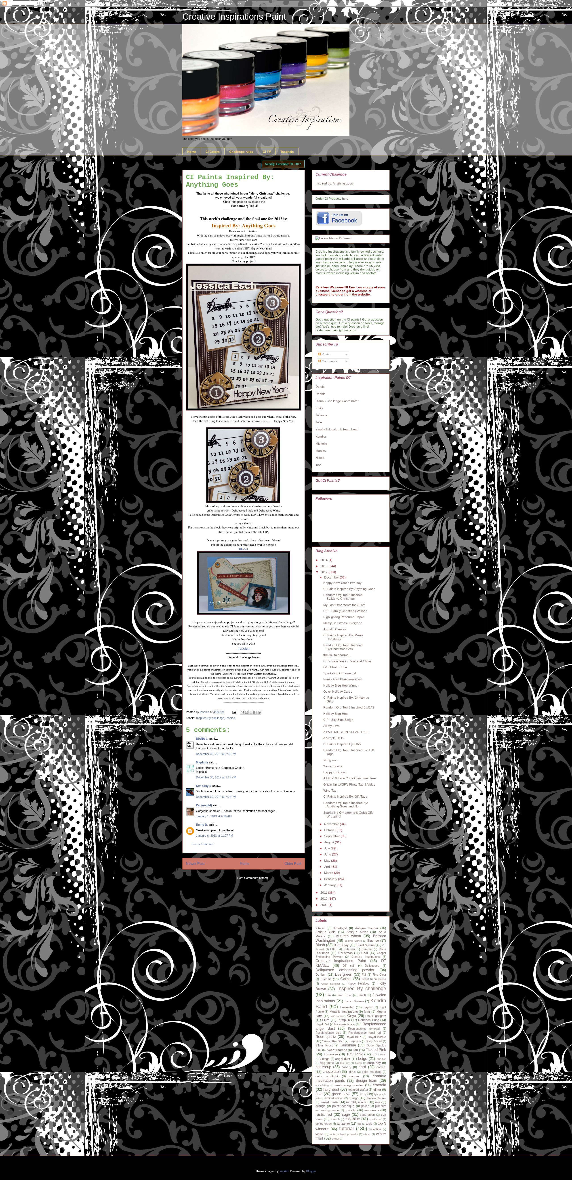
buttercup (323, 1067)
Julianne (321, 415)
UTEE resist (379, 1054)
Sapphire (355, 1041)
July (327, 848)
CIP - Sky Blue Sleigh (338, 719)
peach (365, 1106)
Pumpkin (344, 1020)
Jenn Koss (344, 995)
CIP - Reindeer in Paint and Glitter (347, 661)
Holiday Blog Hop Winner (341, 685)
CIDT (333, 949)
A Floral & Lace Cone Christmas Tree (349, 778)
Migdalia (202, 762)
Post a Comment (202, 844)
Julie (318, 422)
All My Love (331, 725)
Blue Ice (373, 940)
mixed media (329, 1102)
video (319, 1134)
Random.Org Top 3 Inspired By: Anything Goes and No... (345, 804)
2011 (324, 892)
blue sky (345, 1063)
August (329, 842)
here (345, 198)
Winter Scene (332, 766)
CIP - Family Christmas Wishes (345, 611)
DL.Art (243, 549)
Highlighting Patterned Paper (343, 617)
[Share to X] (250, 712)
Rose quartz (325, 1037)
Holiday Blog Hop (335, 713)
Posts (325, 354)
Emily (319, 408)
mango (354, 1098)
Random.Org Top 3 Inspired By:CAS (348, 707)
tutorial (346, 1128)
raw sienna (371, 1110)
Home (191, 151)
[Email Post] (234, 712)
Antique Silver (357, 932)
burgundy (374, 1063)
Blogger (311, 1171)
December (332, 577)
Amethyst (340, 928)
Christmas (345, 953)
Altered (320, 928)
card (362, 1067)
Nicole (319, 457)
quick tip (350, 1110)
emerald (379, 1085)
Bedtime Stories (353, 940)
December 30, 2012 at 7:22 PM (216, 797)
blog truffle (327, 1063)
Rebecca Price (368, 1020)
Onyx (351, 1016)
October (330, 830)
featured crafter (358, 1089)
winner (366, 1134)
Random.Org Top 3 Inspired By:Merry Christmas (343, 596)
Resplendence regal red (364, 1032)
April (327, 866)
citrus (352, 1071)
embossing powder (349, 1085)
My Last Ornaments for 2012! (344, 605)
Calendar (349, 949)
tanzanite (343, 1123)
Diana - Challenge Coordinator (337, 401)
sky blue (352, 1119)
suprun (284, 1171)
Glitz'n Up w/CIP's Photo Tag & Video (349, 784)
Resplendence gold (328, 1032)
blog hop (381, 1059)
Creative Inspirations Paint (234, 16)
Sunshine (348, 1045)
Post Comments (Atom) (252, 878)
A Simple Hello (333, 738)
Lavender (347, 1007)
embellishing (322, 1085)
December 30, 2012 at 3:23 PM (216, 777)
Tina (318, 465)
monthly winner (357, 1102)
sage (346, 1114)
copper (354, 1076)
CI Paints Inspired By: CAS (342, 744)
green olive (341, 1094)
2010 (324, 898)
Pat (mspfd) (204, 805)
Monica (320, 451)
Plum (325, 1020)
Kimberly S (203, 786)
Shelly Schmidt (374, 1041)
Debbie (320, 394)
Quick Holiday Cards (337, 691)
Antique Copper (366, 928)
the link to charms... (337, 655)
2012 (324, 572)
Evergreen (343, 974)
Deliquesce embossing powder (344, 970)
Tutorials (287, 151)
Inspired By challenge (210, 718)
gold (318, 1094)
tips (359, 1123)
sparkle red (375, 1119)
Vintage (324, 1059)
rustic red (323, 1114)
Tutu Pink (354, 1054)
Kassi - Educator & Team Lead (336, 429)
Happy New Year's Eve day (342, 583)
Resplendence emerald (364, 1028)
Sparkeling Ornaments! (339, 673)
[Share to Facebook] (255, 712)
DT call (349, 965)
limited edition (334, 1098)
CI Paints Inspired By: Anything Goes (349, 589)
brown (358, 1063)
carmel (381, 1067)
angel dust (342, 1059)
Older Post (292, 864)
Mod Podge (336, 1016)
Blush (320, 945)
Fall (364, 974)
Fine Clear (379, 974)
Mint (367, 1011)
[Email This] (242, 712)
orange (320, 1106)
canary (346, 1067)
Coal (364, 953)
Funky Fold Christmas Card (342, 679)
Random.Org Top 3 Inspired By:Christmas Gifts (343, 647)
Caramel (367, 949)
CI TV (267, 151)
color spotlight (326, 1076)
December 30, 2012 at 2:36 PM (216, 754)
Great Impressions (374, 979)
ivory (363, 1094)
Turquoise (331, 1054)
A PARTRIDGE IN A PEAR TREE (346, 732)
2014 (324, 560)
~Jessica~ (244, 648)
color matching (371, 1071)
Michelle (321, 443)
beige (362, 1058)
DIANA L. (202, 738)
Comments (329, 361)
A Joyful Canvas (334, 629)
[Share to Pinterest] (259, 712)
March (329, 872)
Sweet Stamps (337, 1050)
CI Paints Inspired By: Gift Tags (345, 796)
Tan (355, 1050)
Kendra (320, 436)
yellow (335, 1138)
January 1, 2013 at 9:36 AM (214, 816)
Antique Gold (325, 932)
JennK (362, 995)
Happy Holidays (334, 772)
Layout (368, 1007)
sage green (367, 1114)
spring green (323, 1123)
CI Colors (213, 151)
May (327, 860)
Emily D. (202, 824)
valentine (375, 1129)
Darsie (320, 386)
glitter (377, 1089)
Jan (328, 995)
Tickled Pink (376, 1050)
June (328, 854)
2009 (324, 905)
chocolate (331, 1071)
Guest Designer (330, 983)
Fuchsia (326, 979)
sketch (335, 1119)
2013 (324, 566)
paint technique (343, 1106)
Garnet (346, 979)
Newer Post (195, 864)
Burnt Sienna (365, 945)
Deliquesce (372, 965)
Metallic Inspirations (344, 1011)
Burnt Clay (341, 945)
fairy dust (331, 1089)
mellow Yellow (376, 1098)
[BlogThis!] (246, 712)
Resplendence (344, 1024)
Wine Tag (329, 790)
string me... (331, 760)
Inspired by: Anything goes (334, 183)
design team (366, 1080)
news (378, 1102)
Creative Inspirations (365, 956)
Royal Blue (353, 1037)
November (332, 824)
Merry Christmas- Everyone (342, 623)
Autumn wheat (348, 936)
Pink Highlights (375, 1016)
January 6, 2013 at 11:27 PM (214, 835)
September (332, 836)
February (331, 879)
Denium (320, 974)
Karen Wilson (354, 1001)
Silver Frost (324, 1045)
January (330, 885)
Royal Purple (377, 1037)
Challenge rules (241, 151)
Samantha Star (332, 1041)
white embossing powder (344, 1134)
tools (369, 1123)
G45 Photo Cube (335, 667)
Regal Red (322, 1024)
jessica (230, 718)
